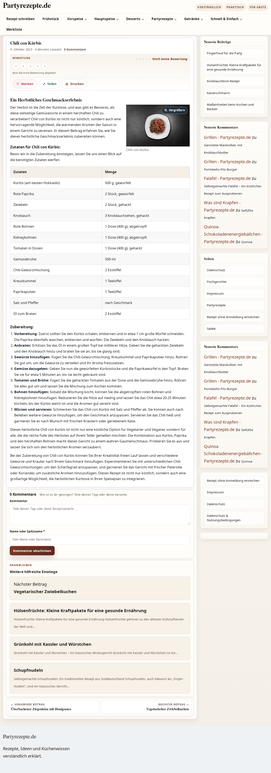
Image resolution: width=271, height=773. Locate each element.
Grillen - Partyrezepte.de (227, 137)
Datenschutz (216, 270)
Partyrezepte (162, 19)
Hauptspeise (104, 19)
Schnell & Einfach (225, 19)
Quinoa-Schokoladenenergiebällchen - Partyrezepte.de (233, 234)
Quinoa (246, 242)
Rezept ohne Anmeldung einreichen (233, 317)
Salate (211, 328)
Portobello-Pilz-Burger (220, 169)
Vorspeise (75, 19)
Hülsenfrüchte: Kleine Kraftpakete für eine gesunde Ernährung (234, 67)
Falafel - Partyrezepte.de (227, 178)
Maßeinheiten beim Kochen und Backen (230, 106)
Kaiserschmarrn (218, 93)
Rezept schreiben (20, 19)
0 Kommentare (75, 49)
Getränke (191, 19)
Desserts (133, 19)
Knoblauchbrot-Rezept (223, 81)
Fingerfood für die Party (224, 53)
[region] (100, 243)
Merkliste (14, 29)
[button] (158, 125)
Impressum (215, 293)
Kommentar (18, 501)
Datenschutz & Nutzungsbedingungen (224, 517)
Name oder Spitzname (27, 531)
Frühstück (51, 19)
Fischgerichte (216, 281)
